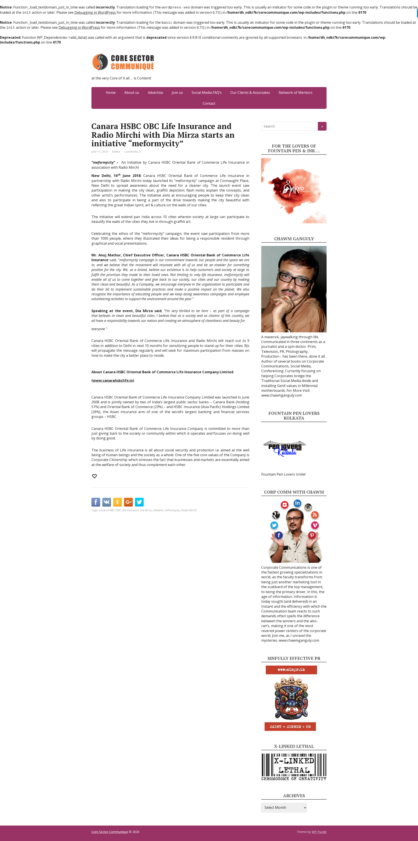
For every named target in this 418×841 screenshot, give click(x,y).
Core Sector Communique (109, 832)
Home (111, 92)
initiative (158, 510)
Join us (177, 92)
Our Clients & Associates (250, 92)
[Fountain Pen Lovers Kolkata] (284, 448)
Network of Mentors (295, 92)
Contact (209, 103)
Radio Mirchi (189, 510)
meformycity (172, 510)
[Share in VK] (106, 502)
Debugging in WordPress (95, 12)
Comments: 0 (132, 151)
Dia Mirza (146, 510)
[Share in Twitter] (139, 502)
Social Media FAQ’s (207, 92)
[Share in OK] (117, 502)
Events (116, 151)
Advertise (155, 92)
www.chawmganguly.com (281, 395)
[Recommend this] (94, 476)
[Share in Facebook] (95, 502)
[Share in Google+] (128, 502)
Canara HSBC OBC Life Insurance (119, 510)
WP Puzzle (319, 832)
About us (131, 92)
